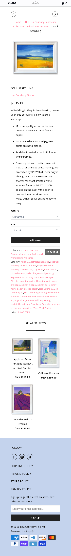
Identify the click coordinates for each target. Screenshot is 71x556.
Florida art (39, 277)
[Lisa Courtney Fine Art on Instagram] (23, 457)
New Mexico (38, 296)
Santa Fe (46, 304)
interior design (31, 288)
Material (15, 210)
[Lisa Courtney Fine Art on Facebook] (14, 457)
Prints (25, 250)
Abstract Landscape (39, 261)
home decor (17, 288)
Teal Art (48, 308)
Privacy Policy (21, 489)
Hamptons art (43, 281)
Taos (36, 308)
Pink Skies (36, 304)
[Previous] (14, 14)
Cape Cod (38, 269)
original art (20, 300)
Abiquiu (24, 261)
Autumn (32, 265)
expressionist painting (22, 277)
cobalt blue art (18, 273)
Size (13, 224)
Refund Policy (21, 473)
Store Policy (20, 481)
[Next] (55, 14)
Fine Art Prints (23, 311)
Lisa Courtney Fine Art (23, 95)
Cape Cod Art (50, 269)
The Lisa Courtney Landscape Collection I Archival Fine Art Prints (27, 254)
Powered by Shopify (22, 531)
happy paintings (39, 284)
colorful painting (45, 273)
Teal (41, 308)
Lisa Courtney (46, 288)
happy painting (22, 284)
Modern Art (25, 296)
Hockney (52, 284)
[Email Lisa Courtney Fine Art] (31, 457)
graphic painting (27, 281)
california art (26, 269)
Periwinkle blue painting (38, 300)
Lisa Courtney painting (35, 292)
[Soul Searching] (35, 58)
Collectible (31, 273)
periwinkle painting (20, 304)
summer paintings (24, 308)
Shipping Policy (22, 466)
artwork (24, 265)
